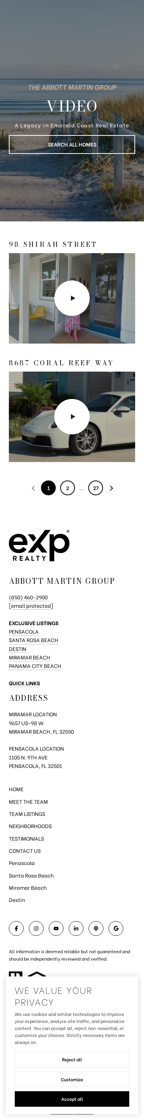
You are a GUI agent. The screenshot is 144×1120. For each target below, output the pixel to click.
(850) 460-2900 (28, 597)
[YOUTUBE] (56, 928)
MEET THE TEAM (28, 801)
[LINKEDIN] (76, 928)
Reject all (72, 1059)
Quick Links (24, 683)
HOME (16, 789)
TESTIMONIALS (26, 838)
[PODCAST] (96, 928)
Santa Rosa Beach (33, 640)
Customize (72, 1079)
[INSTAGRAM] (36, 928)
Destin (17, 648)
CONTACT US (25, 851)
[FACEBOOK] (16, 928)
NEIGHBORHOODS (30, 826)
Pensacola (24, 631)
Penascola (22, 862)
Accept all (72, 1099)
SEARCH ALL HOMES (72, 144)
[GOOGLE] (116, 928)
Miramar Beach (29, 657)
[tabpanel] (72, 350)
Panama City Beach (35, 665)
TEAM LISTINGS (27, 813)
